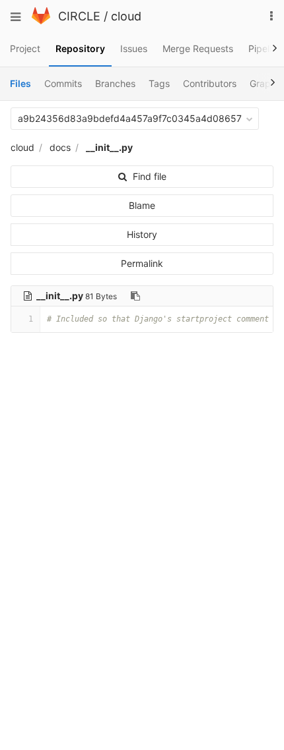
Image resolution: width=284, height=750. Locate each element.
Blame (142, 205)
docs (60, 147)
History (142, 234)
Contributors (209, 83)
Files (20, 83)
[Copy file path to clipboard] (135, 296)
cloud (126, 16)
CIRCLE (79, 16)
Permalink (142, 263)
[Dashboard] (41, 21)
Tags (159, 83)
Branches (115, 83)
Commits (63, 83)
